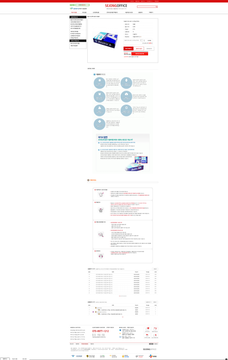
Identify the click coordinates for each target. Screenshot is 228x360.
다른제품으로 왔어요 (101, 312)
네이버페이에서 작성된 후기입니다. (104, 274)
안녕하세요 (99, 308)
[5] (125, 296)
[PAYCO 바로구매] (139, 53)
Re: (113, 310)
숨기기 (226, 359)
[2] (121, 296)
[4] (124, 296)
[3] (122, 296)
